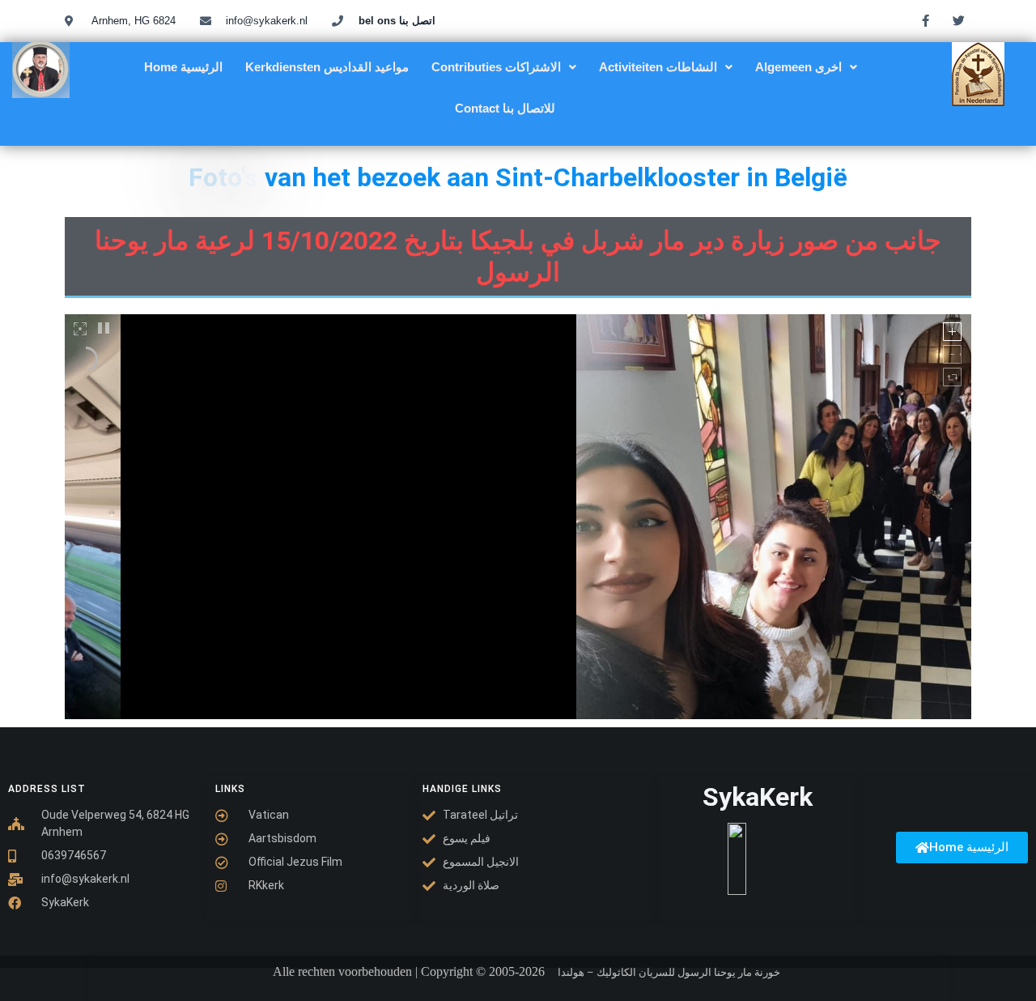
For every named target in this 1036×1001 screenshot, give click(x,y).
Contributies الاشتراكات (496, 67)
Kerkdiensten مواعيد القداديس (327, 67)
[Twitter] (959, 20)
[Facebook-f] (926, 20)
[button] (504, 67)
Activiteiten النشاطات (658, 67)
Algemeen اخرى (798, 67)
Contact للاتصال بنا (505, 108)
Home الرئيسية (183, 67)
